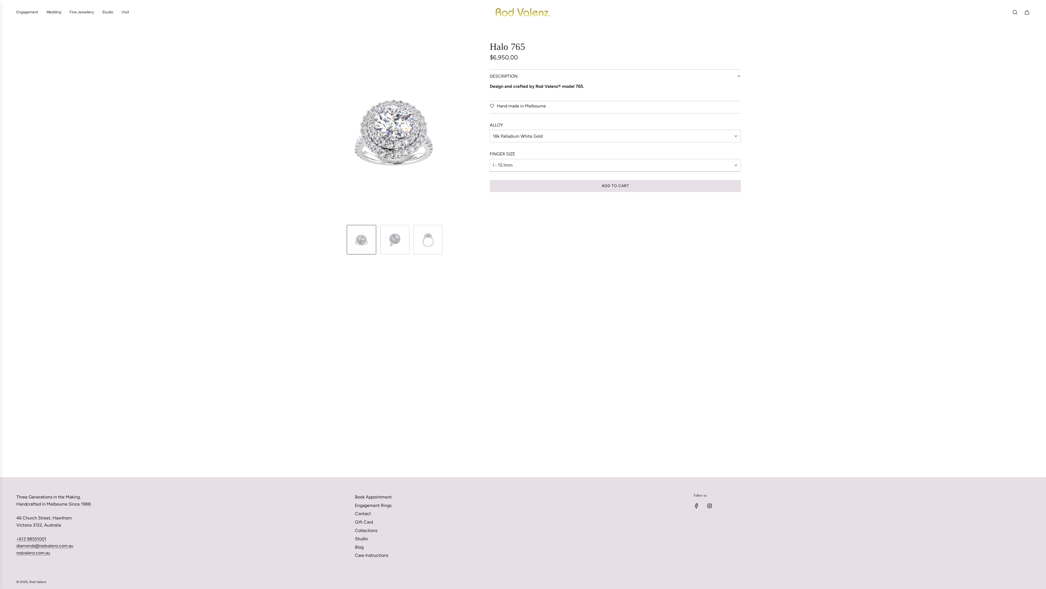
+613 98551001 (31, 539)
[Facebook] (697, 506)
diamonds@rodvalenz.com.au (44, 545)
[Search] (1015, 12)
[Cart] (1027, 12)
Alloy (496, 125)
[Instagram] (710, 506)
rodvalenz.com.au (33, 552)
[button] (309, 131)
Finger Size (502, 154)
